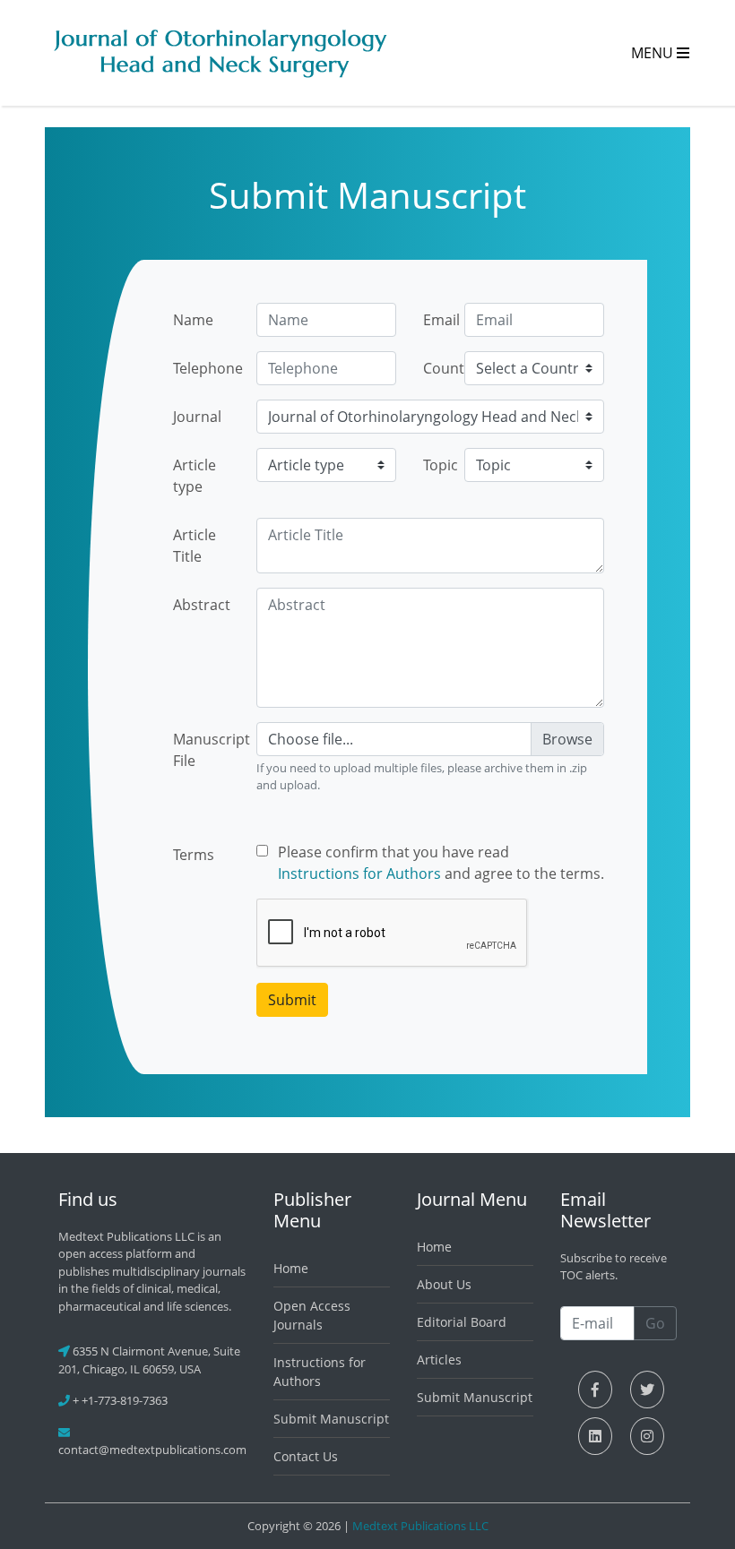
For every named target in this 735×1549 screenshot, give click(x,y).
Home (290, 1268)
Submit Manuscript (331, 1418)
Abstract (201, 605)
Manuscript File (208, 749)
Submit (292, 1000)
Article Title (194, 545)
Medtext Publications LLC (420, 1526)
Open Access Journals (311, 1315)
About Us (444, 1284)
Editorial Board (461, 1321)
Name (193, 320)
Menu (654, 53)
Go (655, 1323)
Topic (437, 465)
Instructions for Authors (359, 873)
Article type (194, 475)
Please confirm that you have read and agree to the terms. (441, 862)
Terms (193, 855)
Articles (439, 1359)
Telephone (208, 368)
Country (437, 368)
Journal (197, 416)
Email (437, 320)
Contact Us (305, 1456)
